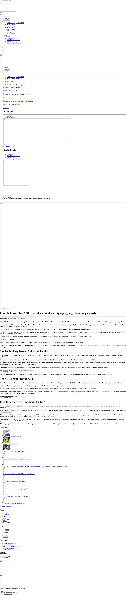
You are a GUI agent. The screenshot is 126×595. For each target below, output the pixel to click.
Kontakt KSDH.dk (12, 41)
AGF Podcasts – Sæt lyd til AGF (16, 86)
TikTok (5, 535)
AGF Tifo (9, 32)
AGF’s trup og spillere (13, 78)
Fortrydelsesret (7, 549)
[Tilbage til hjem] (2, 6)
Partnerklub (10, 38)
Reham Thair (12, 318)
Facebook (6, 529)
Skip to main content (5, 0)
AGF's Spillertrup (11, 24)
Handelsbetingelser (8, 548)
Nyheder (5, 16)
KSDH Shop (6, 18)
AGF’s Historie (11, 26)
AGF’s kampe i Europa (13, 84)
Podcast (5, 537)
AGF (4, 21)
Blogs (5, 35)
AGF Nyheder (21, 318)
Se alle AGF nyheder (5, 506)
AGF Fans (6, 30)
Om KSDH (6, 37)
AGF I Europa (11, 27)
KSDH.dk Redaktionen (13, 40)
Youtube (5, 532)
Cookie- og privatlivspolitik (14, 43)
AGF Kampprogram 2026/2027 (15, 23)
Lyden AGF (6, 20)
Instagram (6, 530)
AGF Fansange (11, 33)
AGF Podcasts (11, 29)
